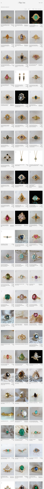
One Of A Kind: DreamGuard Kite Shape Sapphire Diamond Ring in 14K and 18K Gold (6, 65)
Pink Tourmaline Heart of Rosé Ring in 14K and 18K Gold (33, 65)
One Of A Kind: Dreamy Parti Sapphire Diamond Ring (20, 403)
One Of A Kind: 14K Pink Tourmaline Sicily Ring (5, 344)
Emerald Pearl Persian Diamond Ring (5, 440)
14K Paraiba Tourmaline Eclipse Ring (32, 440)
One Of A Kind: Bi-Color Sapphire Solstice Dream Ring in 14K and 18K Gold (5, 126)
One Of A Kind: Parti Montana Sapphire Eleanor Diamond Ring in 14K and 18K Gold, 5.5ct (33, 345)
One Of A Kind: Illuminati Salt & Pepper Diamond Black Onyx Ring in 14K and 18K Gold (5, 166)
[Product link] (7, 17)
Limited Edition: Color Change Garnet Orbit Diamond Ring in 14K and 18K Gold (19, 146)
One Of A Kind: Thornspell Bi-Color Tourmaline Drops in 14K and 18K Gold (19, 86)
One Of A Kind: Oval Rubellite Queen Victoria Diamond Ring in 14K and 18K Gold (33, 305)
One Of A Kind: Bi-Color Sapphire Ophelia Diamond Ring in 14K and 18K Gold (33, 86)
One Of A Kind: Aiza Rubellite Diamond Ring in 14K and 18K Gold (4, 225)
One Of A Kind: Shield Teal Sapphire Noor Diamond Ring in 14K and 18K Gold (5, 146)
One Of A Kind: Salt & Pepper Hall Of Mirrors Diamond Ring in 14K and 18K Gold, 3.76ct (5, 384)
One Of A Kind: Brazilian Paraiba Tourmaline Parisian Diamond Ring (33, 421)
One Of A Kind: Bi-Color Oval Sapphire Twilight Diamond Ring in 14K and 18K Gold (19, 126)
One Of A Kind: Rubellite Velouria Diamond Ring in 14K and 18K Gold (5, 85)
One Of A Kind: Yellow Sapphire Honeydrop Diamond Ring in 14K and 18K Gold (5, 46)
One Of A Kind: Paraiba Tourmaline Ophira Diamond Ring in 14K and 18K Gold (33, 26)
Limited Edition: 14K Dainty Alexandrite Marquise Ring (4, 244)
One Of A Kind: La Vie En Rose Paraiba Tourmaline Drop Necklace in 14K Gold (34, 165)
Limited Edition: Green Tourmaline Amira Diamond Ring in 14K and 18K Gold (19, 206)
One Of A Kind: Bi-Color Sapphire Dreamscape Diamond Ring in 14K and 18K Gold (5, 206)
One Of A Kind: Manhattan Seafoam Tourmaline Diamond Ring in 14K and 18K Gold (5, 265)
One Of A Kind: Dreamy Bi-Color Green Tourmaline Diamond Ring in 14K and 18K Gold (5, 285)
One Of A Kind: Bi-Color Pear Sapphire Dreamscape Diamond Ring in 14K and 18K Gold (33, 126)
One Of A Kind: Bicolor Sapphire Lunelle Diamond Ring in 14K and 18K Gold (19, 66)
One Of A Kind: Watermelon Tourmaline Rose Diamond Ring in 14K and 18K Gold (19, 305)
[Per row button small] (30, 9)
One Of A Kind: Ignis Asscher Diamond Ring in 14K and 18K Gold (19, 25)
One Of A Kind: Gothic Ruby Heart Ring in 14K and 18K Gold (33, 324)
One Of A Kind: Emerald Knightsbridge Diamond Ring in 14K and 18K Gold (5, 305)
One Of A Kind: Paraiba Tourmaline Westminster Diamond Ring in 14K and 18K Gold (33, 206)
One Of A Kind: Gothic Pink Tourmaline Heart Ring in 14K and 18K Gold (33, 245)
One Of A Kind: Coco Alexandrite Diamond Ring (33, 458)
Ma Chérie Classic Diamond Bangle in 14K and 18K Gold (18, 324)
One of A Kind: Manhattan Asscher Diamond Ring (33, 364)
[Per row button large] (28, 9)
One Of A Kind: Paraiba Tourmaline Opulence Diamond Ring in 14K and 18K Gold (19, 265)
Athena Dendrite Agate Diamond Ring (33, 383)
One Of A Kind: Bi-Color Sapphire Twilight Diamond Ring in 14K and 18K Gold (32, 186)
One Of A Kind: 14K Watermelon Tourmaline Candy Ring (5, 364)
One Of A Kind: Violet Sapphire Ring (32, 284)
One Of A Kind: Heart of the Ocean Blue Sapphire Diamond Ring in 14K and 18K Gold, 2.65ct (19, 245)
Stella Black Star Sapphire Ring (33, 402)
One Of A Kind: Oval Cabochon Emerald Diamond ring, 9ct (19, 440)
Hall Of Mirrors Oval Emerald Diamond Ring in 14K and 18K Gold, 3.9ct (19, 477)
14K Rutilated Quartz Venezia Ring (19, 344)
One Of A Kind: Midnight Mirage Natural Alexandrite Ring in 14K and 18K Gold (19, 186)
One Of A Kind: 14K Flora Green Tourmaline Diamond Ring (19, 364)
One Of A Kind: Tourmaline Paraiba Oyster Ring (19, 458)
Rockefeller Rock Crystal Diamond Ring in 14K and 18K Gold (4, 477)
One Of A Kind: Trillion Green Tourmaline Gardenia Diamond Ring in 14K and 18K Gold (34, 146)
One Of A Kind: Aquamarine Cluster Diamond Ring (19, 284)
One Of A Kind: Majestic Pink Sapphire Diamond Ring (18, 225)
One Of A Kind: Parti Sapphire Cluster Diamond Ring (5, 403)
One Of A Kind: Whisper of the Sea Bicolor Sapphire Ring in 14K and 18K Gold (5, 25)
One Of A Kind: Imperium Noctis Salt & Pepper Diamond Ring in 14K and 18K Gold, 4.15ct (19, 106)
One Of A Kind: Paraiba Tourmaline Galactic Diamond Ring (5, 458)
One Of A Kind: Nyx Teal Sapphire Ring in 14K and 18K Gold (33, 105)
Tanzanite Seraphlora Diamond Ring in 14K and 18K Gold (19, 45)
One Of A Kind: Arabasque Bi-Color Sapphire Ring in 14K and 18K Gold (33, 225)
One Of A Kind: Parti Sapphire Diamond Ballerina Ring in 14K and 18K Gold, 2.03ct (5, 325)
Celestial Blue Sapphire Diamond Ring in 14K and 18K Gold (33, 477)
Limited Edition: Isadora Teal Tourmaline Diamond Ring (4, 105)
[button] (1, 3)
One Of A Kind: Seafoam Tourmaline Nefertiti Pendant (19, 165)
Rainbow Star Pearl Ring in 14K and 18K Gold (18, 421)
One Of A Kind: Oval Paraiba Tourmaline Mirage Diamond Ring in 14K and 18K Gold (33, 265)
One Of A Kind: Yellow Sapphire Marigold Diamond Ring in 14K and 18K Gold (33, 46)
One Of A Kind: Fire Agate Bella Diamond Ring (19, 383)
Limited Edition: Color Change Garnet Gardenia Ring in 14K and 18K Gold (5, 186)
